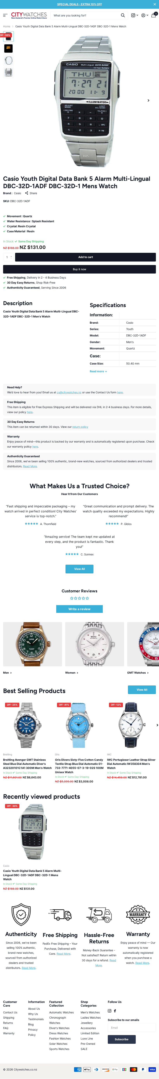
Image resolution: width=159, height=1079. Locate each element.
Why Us (33, 1014)
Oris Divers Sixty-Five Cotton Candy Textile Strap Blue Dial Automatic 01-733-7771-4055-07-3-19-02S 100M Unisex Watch (79, 766)
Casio (17, 193)
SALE (84, 1049)
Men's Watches (90, 1012)
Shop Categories (88, 1003)
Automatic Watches (61, 1012)
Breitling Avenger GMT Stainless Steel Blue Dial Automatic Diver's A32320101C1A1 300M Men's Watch (27, 764)
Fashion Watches (60, 1038)
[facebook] (115, 1010)
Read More (30, 466)
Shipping (8, 1017)
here (120, 392)
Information (36, 1002)
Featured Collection (56, 1003)
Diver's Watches (59, 1028)
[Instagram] (109, 1011)
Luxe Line (87, 1038)
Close (154, 4)
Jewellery (87, 1022)
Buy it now (79, 269)
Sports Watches (59, 1049)
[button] (148, 100)
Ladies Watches (91, 1017)
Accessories (88, 1028)
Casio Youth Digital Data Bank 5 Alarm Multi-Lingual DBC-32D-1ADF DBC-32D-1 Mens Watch (32, 875)
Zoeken (123, 15)
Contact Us (10, 1012)
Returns (8, 1022)
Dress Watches (58, 1033)
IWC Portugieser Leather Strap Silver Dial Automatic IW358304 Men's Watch (131, 764)
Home (6, 26)
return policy (80, 426)
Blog (31, 1024)
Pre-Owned (88, 1043)
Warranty (9, 1033)
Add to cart (85, 257)
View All (79, 568)
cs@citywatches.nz (69, 392)
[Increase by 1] (12, 254)
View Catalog (5, 15)
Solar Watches (58, 1043)
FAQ (5, 1028)
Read (97, 371)
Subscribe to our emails (123, 1020)
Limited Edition (90, 1033)
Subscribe (122, 1039)
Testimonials (36, 1019)
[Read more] (134, 15)
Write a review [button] (79, 609)
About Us (34, 1008)
